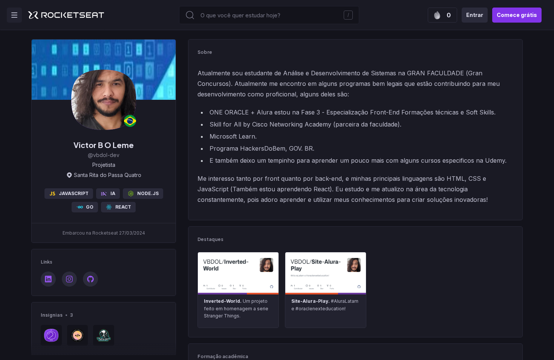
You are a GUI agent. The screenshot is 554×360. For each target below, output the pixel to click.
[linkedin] (48, 279)
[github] (90, 279)
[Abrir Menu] (14, 15)
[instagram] (69, 279)
